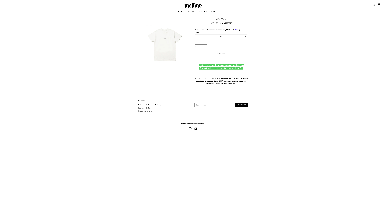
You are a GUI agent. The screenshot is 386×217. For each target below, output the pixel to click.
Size (197, 32)
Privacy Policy (145, 108)
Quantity (200, 42)
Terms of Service (146, 111)
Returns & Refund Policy (149, 105)
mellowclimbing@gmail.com (193, 123)
